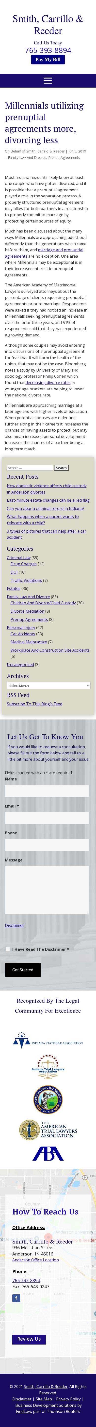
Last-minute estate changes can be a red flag (48, 500)
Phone (11, 833)
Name (11, 779)
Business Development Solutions (45, 1405)
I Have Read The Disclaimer (40, 949)
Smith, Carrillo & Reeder (45, 151)
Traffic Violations (26, 580)
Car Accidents (23, 634)
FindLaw (23, 1411)
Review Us (29, 1339)
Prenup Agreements (64, 157)
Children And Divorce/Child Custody (43, 603)
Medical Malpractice (29, 642)
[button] (48, 83)
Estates (13, 588)
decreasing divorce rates (48, 382)
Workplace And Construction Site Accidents (50, 650)
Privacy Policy (68, 1399)
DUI (14, 572)
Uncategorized (20, 664)
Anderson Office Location (35, 1260)
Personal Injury (21, 627)
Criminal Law (19, 557)
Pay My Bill (48, 59)
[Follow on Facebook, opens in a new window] (16, 1298)
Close (12, 982)
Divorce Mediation (27, 611)
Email (12, 806)
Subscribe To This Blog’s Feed (34, 704)
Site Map (44, 1399)
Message (14, 860)
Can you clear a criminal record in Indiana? (45, 508)
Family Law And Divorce (27, 157)
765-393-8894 (48, 50)
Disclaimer (14, 925)
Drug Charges (24, 564)
